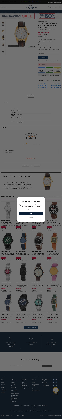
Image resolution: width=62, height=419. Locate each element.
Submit (31, 213)
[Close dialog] (43, 198)
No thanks (31, 217)
